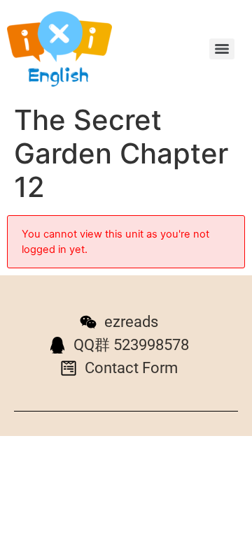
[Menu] (221, 48)
